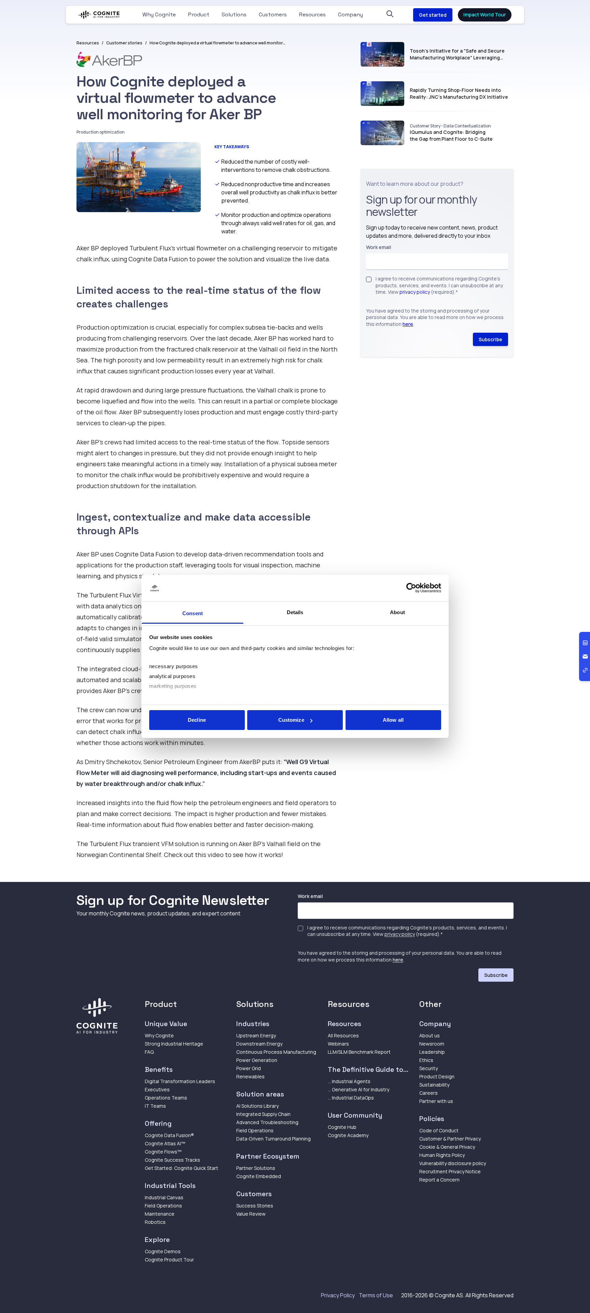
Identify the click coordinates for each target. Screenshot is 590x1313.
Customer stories (124, 43)
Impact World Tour (484, 14)
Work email (378, 247)
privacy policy (414, 292)
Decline (197, 720)
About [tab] (397, 612)
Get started (433, 15)
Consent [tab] (192, 613)
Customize (291, 720)
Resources (312, 14)
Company (350, 14)
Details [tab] (295, 612)
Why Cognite (159, 14)
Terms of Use (376, 1295)
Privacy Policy (338, 1295)
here (408, 323)
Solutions (234, 14)
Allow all (393, 720)
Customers (273, 14)
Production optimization (100, 132)
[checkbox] (368, 279)
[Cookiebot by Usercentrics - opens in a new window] (411, 588)
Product (198, 14)
